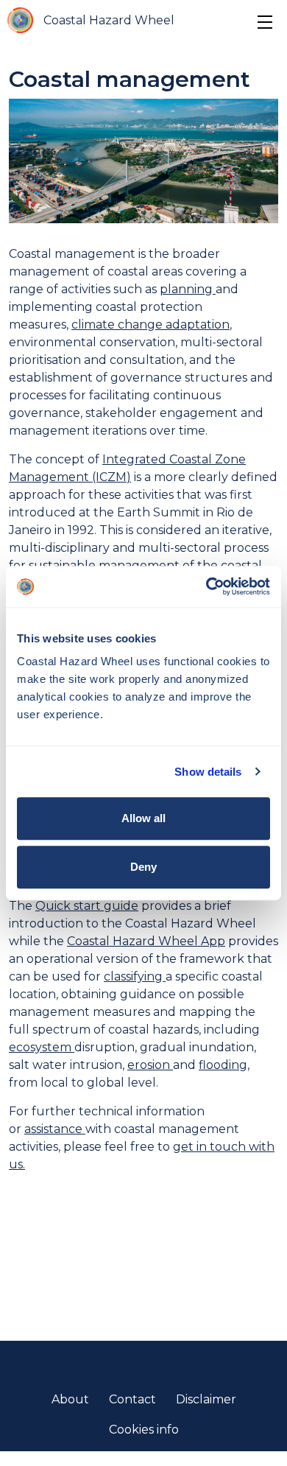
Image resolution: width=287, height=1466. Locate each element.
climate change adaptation (150, 325)
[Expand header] (265, 22)
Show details (207, 771)
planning (188, 289)
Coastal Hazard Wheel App (146, 941)
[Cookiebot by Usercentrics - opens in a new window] (206, 586)
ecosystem (41, 1047)
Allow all (143, 818)
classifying (135, 976)
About (70, 1399)
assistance (54, 1129)
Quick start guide (86, 906)
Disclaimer (206, 1399)
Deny (143, 866)
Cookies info (144, 1430)
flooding (223, 1065)
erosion (150, 1065)
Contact (132, 1399)
